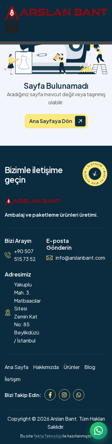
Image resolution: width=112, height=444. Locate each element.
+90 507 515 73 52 (25, 255)
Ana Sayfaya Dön (50, 121)
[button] (12, 27)
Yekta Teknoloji (48, 436)
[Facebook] (50, 394)
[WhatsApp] (78, 394)
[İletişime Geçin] (94, 173)
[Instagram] (64, 394)
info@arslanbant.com (80, 257)
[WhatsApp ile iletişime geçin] (98, 430)
